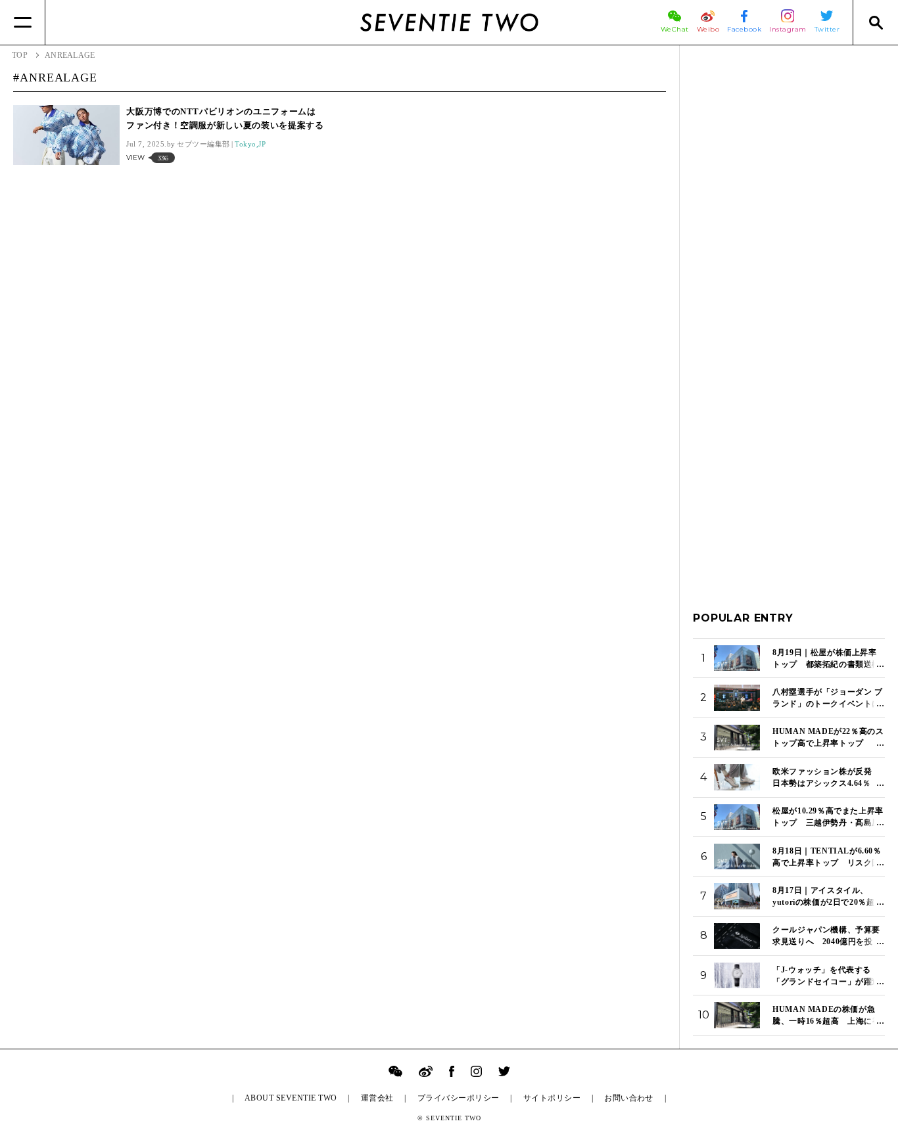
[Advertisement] (789, 255)
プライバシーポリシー (458, 1098)
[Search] (875, 22)
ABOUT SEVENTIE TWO (291, 1098)
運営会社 (377, 1098)
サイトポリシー (551, 1098)
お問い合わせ (628, 1098)
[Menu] (22, 22)
